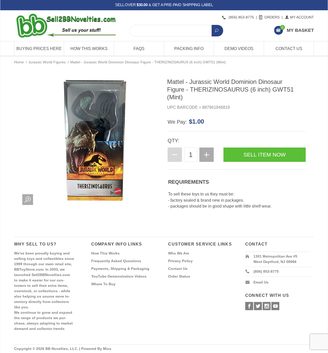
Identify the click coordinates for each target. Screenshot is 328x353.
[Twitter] (258, 306)
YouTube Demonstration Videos (119, 276)
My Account (302, 17)
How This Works (89, 48)
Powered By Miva (96, 349)
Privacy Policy (180, 261)
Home (19, 62)
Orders (272, 17)
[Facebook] (249, 306)
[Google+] (267, 306)
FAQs (139, 48)
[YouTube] (275, 306)
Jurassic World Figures (47, 62)
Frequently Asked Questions (116, 261)
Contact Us (288, 48)
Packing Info (188, 48)
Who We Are (178, 253)
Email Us (261, 282)
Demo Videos (238, 48)
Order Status (179, 276)
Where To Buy (103, 284)
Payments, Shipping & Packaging (120, 269)
